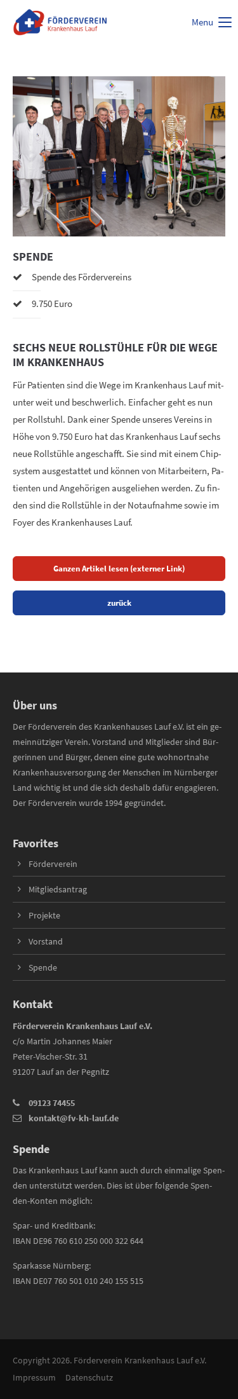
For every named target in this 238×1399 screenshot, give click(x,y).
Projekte (44, 915)
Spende (43, 967)
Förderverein (53, 864)
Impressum (34, 1377)
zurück (119, 602)
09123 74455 (52, 1103)
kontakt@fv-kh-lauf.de (74, 1118)
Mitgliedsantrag (58, 889)
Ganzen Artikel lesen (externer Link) (119, 568)
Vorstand (46, 941)
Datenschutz (89, 1377)
